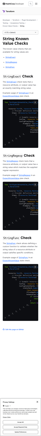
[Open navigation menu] (36, 4)
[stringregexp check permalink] (37, 155)
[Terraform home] (8, 11)
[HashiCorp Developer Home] (13, 4)
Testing (5, 23)
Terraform (15, 20)
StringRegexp (11, 62)
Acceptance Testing (17, 23)
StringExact (10, 57)
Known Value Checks (10, 26)
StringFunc (10, 67)
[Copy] (35, 102)
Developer (6, 20)
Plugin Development (29, 20)
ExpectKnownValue (11, 96)
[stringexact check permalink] (35, 76)
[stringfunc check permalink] (33, 238)
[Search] (30, 4)
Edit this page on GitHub (14, 329)
